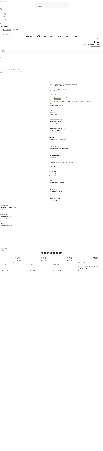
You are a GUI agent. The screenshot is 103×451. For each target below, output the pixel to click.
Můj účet (4, 10)
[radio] (63, 88)
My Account (5, 11)
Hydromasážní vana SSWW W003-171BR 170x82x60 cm (11, 267)
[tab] (51, 84)
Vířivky (52, 36)
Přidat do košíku (57, 98)
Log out (4, 19)
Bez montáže (6, 249)
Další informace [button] (3, 248)
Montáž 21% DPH (20, 249)
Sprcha (68, 36)
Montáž (55, 90)
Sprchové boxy (30, 36)
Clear (13, 262)
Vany (38, 36)
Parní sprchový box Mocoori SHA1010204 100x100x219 (37, 267)
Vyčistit (58, 93)
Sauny (45, 36)
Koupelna (60, 36)
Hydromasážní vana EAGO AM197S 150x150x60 (62, 267)
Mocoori (89, 101)
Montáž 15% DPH (13, 249)
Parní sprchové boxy (4, 52)
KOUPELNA (2, 51)
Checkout (5, 16)
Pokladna (5, 14)
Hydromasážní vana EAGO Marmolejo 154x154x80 (88, 266)
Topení (75, 36)
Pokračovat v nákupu (7, 30)
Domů (3, 50)
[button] (0, 23)
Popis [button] (50, 84)
